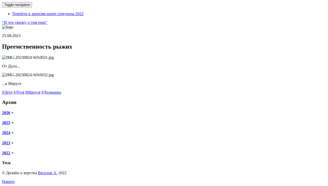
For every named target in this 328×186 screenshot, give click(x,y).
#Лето (7, 92)
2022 (6, 153)
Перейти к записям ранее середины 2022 (48, 14)
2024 (6, 132)
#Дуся (19, 92)
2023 (6, 143)
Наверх (8, 181)
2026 (6, 113)
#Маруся (32, 92)
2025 (6, 123)
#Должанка (51, 92)
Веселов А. (47, 173)
